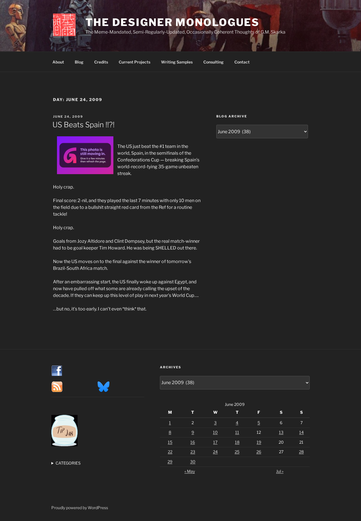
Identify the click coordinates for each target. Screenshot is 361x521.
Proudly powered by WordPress (79, 507)
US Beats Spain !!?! (83, 124)
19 (259, 442)
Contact (242, 62)
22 (170, 451)
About (58, 62)
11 (237, 432)
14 (301, 432)
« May (189, 471)
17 (215, 442)
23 (192, 451)
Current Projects (134, 62)
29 (170, 461)
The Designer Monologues (172, 22)
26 (258, 451)
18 (237, 442)
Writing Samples (177, 62)
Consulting (213, 62)
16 (192, 442)
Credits (101, 62)
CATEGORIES (68, 463)
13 (281, 432)
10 (215, 432)
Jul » (279, 471)
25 (237, 451)
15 (170, 442)
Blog (79, 62)
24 (215, 451)
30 (192, 461)
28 (301, 451)
